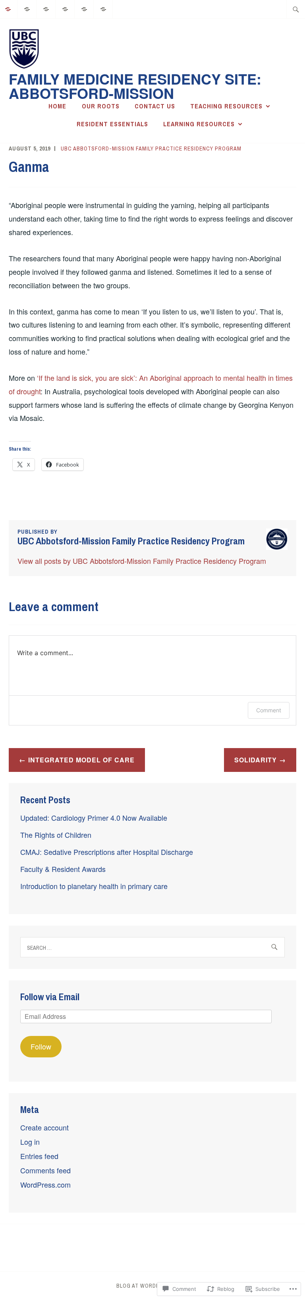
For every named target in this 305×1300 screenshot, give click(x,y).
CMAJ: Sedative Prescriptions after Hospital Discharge (106, 852)
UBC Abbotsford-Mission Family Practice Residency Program (151, 148)
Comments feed (45, 1170)
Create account (44, 1127)
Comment (268, 710)
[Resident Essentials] (84, 8)
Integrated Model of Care (81, 759)
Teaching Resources (226, 106)
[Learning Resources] (103, 8)
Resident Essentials (112, 124)
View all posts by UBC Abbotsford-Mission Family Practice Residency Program (141, 560)
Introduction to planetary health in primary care (94, 886)
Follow (41, 1046)
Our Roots (101, 106)
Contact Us (155, 106)
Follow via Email (49, 996)
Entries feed (39, 1156)
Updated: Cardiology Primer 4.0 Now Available (93, 817)
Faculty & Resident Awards (63, 869)
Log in (30, 1141)
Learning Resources (199, 124)
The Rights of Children (55, 834)
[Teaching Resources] (65, 8)
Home (57, 106)
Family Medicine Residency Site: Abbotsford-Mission (135, 85)
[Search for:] (296, 9)
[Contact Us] (46, 8)
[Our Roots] (27, 8)
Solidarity (255, 759)
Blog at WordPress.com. (152, 1285)
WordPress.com (45, 1184)
